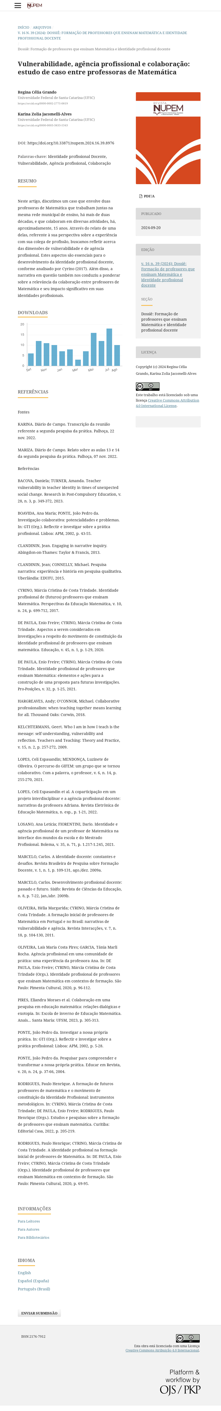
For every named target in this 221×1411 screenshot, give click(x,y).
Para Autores (28, 1229)
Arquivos (42, 27)
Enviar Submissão (39, 1313)
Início (23, 27)
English (24, 1272)
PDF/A (149, 196)
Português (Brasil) (34, 1288)
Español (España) (33, 1280)
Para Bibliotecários (33, 1237)
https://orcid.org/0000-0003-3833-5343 (43, 125)
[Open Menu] (17, 5)
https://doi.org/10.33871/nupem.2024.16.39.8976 (70, 142)
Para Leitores (29, 1221)
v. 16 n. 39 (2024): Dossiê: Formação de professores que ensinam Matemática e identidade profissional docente (102, 35)
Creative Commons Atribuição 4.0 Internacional (162, 1350)
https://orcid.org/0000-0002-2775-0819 (43, 103)
